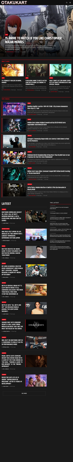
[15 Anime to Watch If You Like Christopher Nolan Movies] (36, 31)
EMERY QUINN (32, 163)
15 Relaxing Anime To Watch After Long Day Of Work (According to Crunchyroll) (36, 82)
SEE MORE (24, 393)
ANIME (51, 77)
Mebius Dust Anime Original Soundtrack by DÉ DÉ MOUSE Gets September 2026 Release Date (46, 123)
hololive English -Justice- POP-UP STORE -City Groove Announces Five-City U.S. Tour (47, 107)
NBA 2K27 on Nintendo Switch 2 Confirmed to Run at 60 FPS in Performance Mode (12, 342)
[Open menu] (70, 2)
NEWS (29, 103)
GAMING (29, 151)
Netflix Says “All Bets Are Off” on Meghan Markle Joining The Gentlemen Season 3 (11, 308)
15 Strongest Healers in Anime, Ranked (11, 81)
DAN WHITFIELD (32, 114)
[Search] (66, 2)
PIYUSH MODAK (9, 51)
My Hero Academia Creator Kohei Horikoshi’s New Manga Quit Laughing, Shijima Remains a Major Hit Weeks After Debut (12, 270)
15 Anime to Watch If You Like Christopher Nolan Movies (33, 40)
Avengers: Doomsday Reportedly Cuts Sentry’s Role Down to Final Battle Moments (48, 140)
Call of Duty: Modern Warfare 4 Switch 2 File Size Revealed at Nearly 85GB (46, 188)
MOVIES (29, 135)
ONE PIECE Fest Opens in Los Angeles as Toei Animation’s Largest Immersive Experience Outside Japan (12, 234)
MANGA (3, 263)
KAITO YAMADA (32, 130)
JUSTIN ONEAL (54, 91)
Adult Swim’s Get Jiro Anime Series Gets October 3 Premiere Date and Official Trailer (60, 82)
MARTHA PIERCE (32, 179)
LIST (7, 34)
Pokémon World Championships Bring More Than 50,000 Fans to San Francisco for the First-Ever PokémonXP (48, 156)
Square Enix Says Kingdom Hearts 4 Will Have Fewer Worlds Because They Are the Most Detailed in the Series (12, 325)
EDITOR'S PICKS (5, 228)
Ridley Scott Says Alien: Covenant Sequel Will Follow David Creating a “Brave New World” (48, 172)
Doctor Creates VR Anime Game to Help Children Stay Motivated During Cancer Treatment (12, 252)
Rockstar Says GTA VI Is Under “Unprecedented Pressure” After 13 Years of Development (12, 380)
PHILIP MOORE (32, 146)
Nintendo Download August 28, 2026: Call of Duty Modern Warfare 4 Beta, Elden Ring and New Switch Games (12, 216)
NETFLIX (30, 184)
